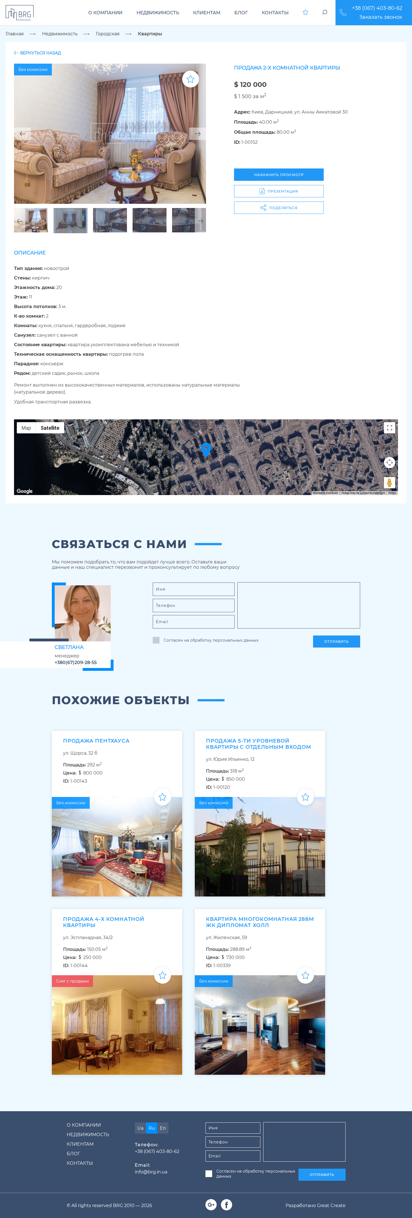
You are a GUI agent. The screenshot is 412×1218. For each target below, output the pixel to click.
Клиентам (206, 12)
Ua (140, 1128)
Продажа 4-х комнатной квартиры (103, 922)
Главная (15, 33)
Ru (152, 1128)
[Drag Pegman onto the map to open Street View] (389, 482)
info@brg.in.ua (151, 1172)
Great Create (331, 1205)
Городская (108, 33)
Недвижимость (157, 12)
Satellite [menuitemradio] (50, 428)
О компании (105, 12)
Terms (392, 492)
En (163, 1128)
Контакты (275, 12)
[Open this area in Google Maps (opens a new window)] (24, 491)
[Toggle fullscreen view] (389, 427)
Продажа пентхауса (96, 741)
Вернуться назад (40, 52)
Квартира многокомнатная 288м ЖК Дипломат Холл (260, 922)
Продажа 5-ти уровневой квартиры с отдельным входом (258, 744)
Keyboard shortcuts (325, 492)
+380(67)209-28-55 (76, 662)
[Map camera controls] (389, 462)
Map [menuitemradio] (26, 428)
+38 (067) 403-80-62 (377, 8)
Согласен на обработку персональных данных (211, 640)
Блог (241, 12)
